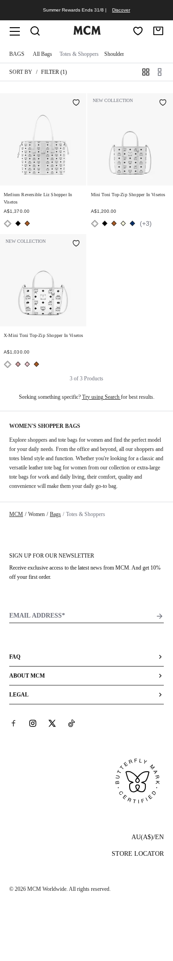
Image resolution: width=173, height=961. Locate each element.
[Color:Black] (18, 223)
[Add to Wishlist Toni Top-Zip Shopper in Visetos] (163, 103)
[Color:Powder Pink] (27, 364)
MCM (16, 514)
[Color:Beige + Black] (123, 223)
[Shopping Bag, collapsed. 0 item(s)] (158, 30)
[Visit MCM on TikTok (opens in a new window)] (71, 723)
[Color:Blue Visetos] (132, 223)
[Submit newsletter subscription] (159, 616)
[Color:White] (8, 224)
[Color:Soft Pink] (18, 364)
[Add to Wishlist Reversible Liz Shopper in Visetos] (76, 103)
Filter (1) (54, 72)
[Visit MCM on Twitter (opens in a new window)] (52, 723)
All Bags (42, 54)
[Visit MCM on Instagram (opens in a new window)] (33, 723)
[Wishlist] (137, 30)
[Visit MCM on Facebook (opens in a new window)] (13, 723)
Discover (121, 9)
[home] (87, 32)
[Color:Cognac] (27, 223)
